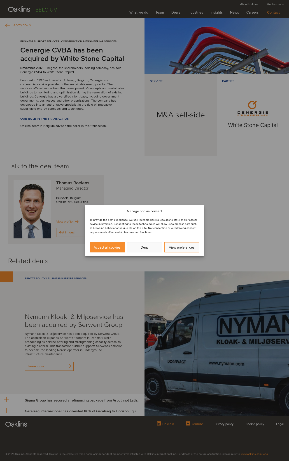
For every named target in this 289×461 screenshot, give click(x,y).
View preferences (182, 247)
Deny (145, 247)
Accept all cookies (107, 247)
